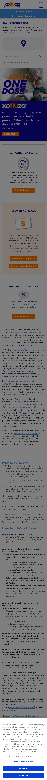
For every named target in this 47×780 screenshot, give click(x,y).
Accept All (23, 775)
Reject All (23, 768)
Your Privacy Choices (23, 761)
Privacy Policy (26, 744)
